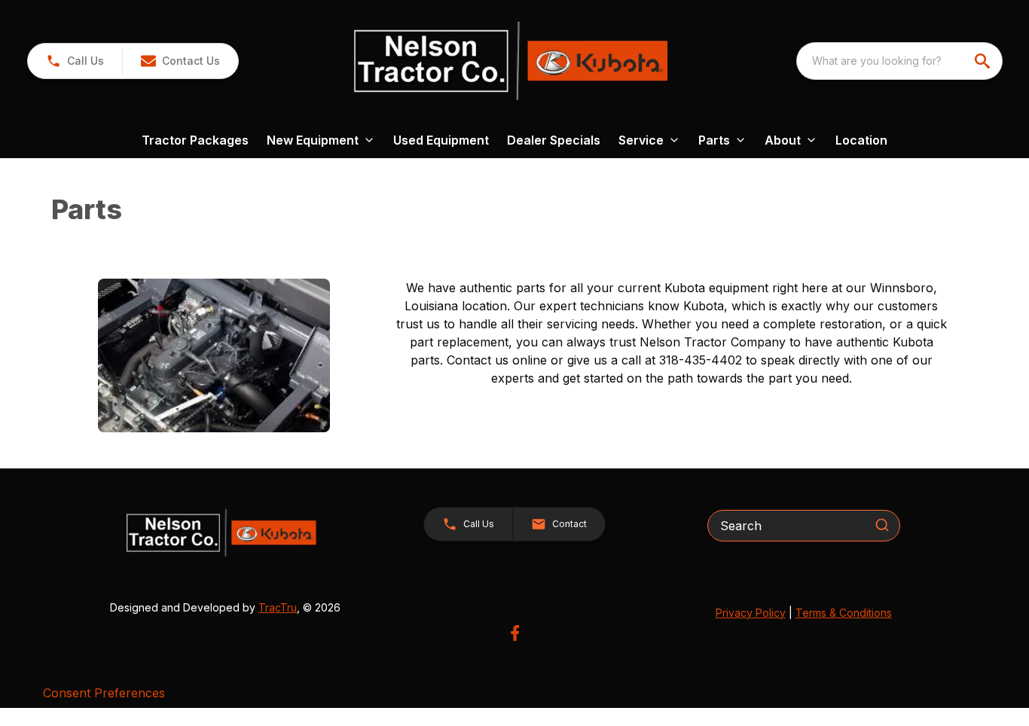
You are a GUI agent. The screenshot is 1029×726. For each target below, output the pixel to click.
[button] (75, 61)
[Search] (882, 524)
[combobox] (899, 61)
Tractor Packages (195, 140)
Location (861, 140)
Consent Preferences (104, 692)
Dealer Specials (553, 140)
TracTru (277, 607)
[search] (984, 61)
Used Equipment (441, 140)
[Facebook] (514, 633)
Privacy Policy (751, 612)
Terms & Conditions (843, 612)
